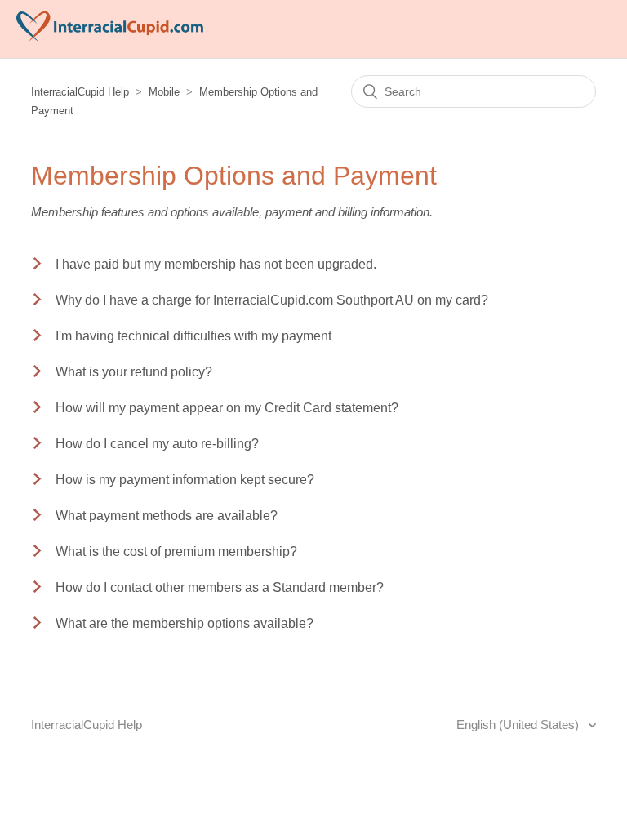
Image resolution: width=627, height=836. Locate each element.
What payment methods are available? (167, 515)
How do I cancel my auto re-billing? (157, 444)
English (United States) (519, 725)
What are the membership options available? (185, 623)
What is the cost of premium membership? (176, 551)
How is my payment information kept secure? (185, 480)
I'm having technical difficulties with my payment (193, 336)
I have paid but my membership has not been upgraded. (216, 264)
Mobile (164, 92)
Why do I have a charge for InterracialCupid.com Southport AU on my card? (272, 300)
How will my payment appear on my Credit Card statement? (227, 408)
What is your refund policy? (134, 372)
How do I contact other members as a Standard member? (220, 587)
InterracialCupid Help (80, 92)
